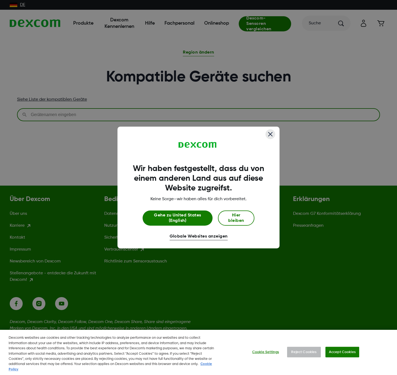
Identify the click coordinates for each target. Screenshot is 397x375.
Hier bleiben (236, 218)
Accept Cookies (342, 352)
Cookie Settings (265, 352)
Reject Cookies (304, 352)
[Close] (270, 134)
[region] (198, 352)
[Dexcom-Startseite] (197, 145)
